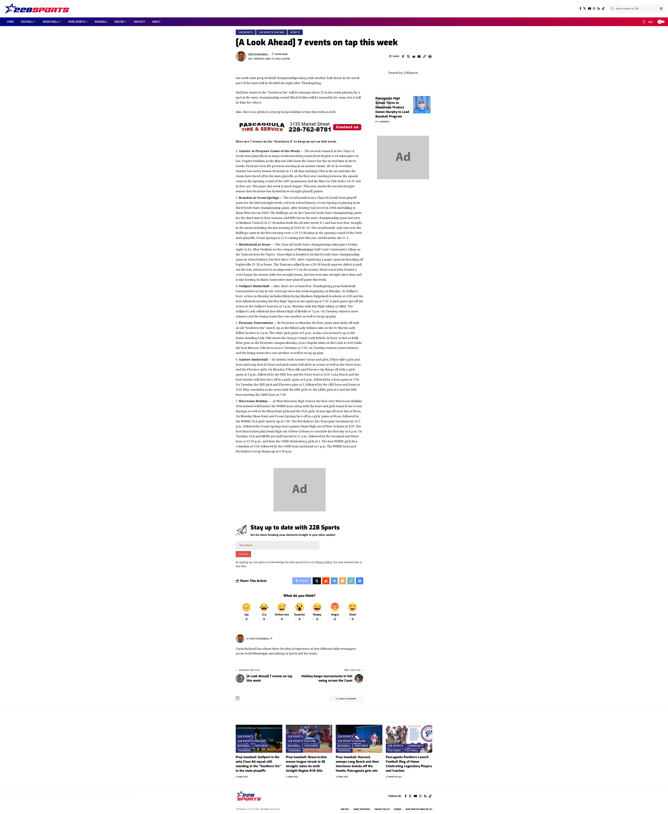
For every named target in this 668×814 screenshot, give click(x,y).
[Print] (429, 56)
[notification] (644, 22)
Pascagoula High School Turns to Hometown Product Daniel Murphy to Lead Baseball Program (392, 107)
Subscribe (243, 554)
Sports (295, 32)
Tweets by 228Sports (403, 73)
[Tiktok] (603, 8)
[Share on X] (408, 56)
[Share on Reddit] (413, 56)
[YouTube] (589, 8)
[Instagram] (594, 8)
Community (416, 746)
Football (411, 750)
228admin (384, 121)
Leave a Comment (347, 698)
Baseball (243, 746)
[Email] (419, 56)
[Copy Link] (424, 56)
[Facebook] (580, 8)
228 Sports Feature (271, 32)
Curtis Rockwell (258, 54)
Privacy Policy (323, 562)
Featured (261, 746)
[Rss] (598, 8)
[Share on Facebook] (402, 56)
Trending (244, 750)
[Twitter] (584, 8)
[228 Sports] (36, 9)
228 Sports (245, 32)
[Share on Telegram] (334, 580)
